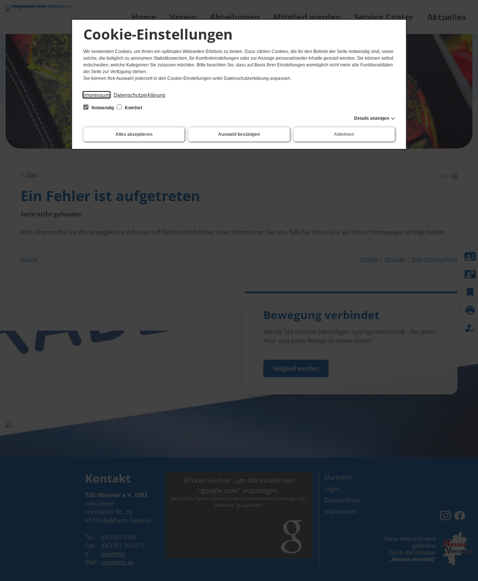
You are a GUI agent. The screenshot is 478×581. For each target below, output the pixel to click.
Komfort (133, 107)
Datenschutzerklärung (139, 95)
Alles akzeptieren (133, 134)
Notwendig (102, 107)
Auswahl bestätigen (239, 134)
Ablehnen (344, 134)
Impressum (96, 95)
